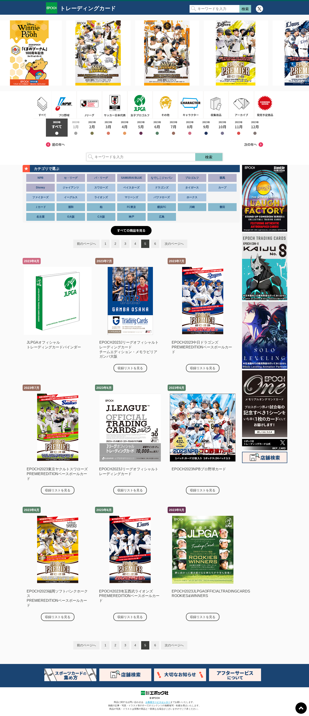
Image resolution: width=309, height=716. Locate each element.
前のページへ (86, 243)
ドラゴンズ (162, 187)
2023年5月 (141, 128)
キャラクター (190, 104)
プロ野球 (64, 104)
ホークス (192, 197)
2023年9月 (206, 128)
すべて (42, 104)
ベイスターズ (131, 187)
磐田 (222, 207)
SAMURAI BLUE (131, 177)
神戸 (131, 216)
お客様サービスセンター (157, 702)
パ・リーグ (101, 177)
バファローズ (162, 197)
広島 (161, 216)
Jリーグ (89, 104)
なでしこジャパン (162, 177)
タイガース (192, 187)
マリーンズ (131, 197)
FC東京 (131, 207)
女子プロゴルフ (140, 104)
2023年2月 (92, 128)
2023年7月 (173, 128)
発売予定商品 (265, 104)
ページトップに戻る (301, 708)
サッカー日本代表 (114, 104)
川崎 (192, 207)
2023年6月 (157, 128)
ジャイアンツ (71, 187)
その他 (165, 104)
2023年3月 (108, 128)
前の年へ (55, 144)
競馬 (222, 177)
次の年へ (253, 144)
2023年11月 (239, 128)
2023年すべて (57, 128)
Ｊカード (40, 207)
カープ (222, 187)
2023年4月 (124, 128)
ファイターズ (40, 197)
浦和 (71, 207)
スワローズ (101, 187)
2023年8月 (190, 128)
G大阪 (71, 216)
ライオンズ (101, 197)
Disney (40, 187)
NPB (40, 177)
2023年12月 (255, 128)
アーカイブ (241, 104)
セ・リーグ (71, 177)
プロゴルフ (192, 177)
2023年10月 (222, 128)
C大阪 (101, 216)
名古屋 (40, 216)
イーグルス (71, 197)
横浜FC (161, 207)
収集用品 (216, 104)
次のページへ (174, 243)
